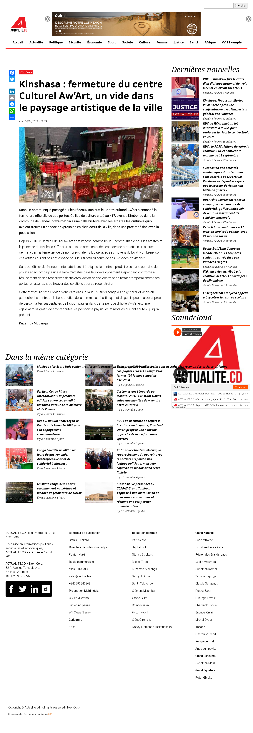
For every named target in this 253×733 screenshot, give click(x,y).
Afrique (210, 42)
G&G (50, 714)
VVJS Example (232, 42)
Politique (56, 42)
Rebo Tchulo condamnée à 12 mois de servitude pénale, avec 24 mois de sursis (225, 231)
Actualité (36, 42)
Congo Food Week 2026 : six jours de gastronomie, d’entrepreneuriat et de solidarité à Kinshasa (56, 457)
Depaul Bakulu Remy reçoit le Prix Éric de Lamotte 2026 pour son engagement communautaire (59, 427)
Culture (144, 42)
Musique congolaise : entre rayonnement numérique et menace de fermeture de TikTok (59, 488)
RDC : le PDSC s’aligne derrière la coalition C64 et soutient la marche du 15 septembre (226, 150)
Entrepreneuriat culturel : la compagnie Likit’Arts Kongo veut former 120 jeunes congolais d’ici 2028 (139, 373)
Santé (194, 42)
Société (127, 42)
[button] (48, 19)
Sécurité (75, 42)
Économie (94, 42)
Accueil (18, 42)
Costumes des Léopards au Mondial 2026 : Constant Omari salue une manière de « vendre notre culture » (139, 398)
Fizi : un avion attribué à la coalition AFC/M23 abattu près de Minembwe (225, 276)
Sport (112, 42)
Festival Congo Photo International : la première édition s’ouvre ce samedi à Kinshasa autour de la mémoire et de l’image (59, 400)
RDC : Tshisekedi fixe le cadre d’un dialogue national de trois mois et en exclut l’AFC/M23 (225, 83)
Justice (179, 42)
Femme (162, 42)
